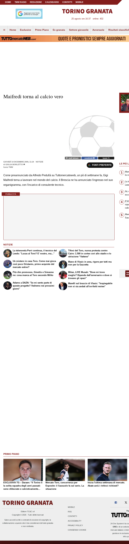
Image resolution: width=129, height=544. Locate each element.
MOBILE (79, 2)
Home (8, 2)
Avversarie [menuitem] (98, 29)
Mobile (71, 507)
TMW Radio (20, 2)
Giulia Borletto (14, 164)
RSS (70, 512)
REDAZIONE (36, 2)
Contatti (72, 516)
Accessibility (74, 521)
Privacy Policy (75, 525)
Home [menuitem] (13, 29)
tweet (105, 158)
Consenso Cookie (77, 530)
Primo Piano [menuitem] (42, 29)
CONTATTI (67, 2)
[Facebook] (116, 502)
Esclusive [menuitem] (25, 29)
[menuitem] (4, 30)
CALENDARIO (52, 2)
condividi (88, 158)
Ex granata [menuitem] (59, 29)
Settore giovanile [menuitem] (79, 29)
